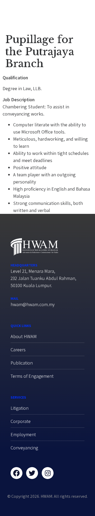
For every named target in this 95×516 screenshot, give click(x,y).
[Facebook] (16, 473)
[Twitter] (32, 473)
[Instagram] (48, 473)
